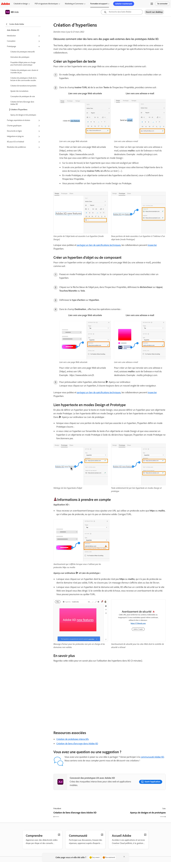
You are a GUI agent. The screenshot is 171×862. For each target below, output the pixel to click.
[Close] (124, 857)
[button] (152, 4)
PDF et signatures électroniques (46, 4)
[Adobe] (5, 3)
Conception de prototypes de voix (22, 96)
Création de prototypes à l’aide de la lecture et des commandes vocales (23, 79)
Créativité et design (21, 4)
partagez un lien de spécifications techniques (99, 245)
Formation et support (98, 4)
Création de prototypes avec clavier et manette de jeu (24, 71)
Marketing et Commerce (74, 4)
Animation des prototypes (19, 57)
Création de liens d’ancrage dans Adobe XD (22, 103)
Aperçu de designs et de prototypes (23, 115)
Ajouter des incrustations (19, 91)
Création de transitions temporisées (23, 86)
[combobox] (122, 12)
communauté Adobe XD (152, 756)
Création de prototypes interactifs (22, 52)
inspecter (152, 245)
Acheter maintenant (123, 4)
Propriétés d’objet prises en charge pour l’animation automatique (23, 63)
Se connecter (162, 4)
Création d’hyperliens (18, 109)
